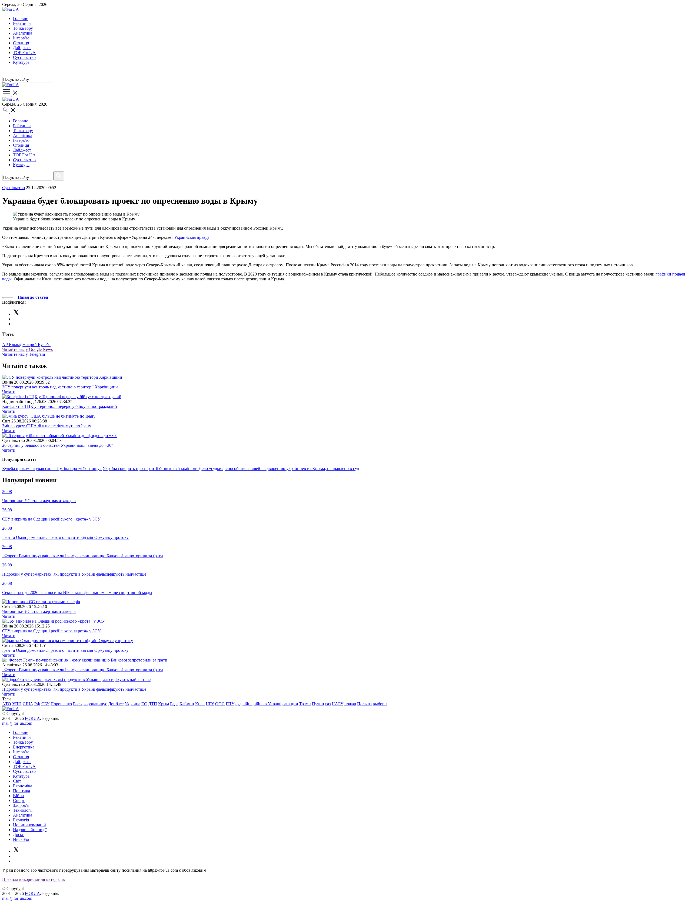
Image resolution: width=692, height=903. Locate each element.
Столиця (21, 43)
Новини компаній (29, 825)
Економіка (22, 786)
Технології (22, 810)
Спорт (19, 800)
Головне (20, 18)
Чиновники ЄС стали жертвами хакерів (39, 611)
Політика (21, 790)
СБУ (45, 703)
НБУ (210, 703)
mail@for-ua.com (17, 723)
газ (328, 703)
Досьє (18, 834)
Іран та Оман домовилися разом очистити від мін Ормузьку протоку (65, 650)
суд (238, 703)
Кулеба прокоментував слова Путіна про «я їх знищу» (52, 468)
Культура (21, 62)
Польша (364, 703)
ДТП (152, 703)
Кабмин (186, 703)
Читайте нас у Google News (27, 349)
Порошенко (61, 703)
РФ (37, 703)
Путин (318, 703)
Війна (18, 795)
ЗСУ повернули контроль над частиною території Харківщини (60, 387)
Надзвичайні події (29, 829)
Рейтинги (22, 23)
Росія (77, 703)
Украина (132, 703)
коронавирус (95, 703)
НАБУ (337, 703)
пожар (350, 703)
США (28, 703)
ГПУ (230, 703)
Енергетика (23, 747)
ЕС (144, 703)
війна (247, 703)
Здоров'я (21, 805)
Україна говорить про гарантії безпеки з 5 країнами (151, 468)
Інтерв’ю (21, 38)
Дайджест (22, 47)
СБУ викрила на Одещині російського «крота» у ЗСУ (51, 631)
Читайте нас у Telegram (23, 354)
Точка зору (23, 28)
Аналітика (22, 33)
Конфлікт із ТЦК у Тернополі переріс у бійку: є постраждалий (59, 406)
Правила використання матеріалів (33, 879)
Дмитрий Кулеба (35, 344)
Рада (174, 703)
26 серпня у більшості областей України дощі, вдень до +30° (57, 445)
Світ (17, 781)
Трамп (305, 703)
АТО (6, 703)
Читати (8, 392)
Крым (163, 703)
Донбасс (116, 703)
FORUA (32, 718)
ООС (220, 703)
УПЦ (17, 703)
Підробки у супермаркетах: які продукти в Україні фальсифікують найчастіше (74, 689)
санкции (290, 703)
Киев (200, 703)
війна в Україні (267, 703)
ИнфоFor (21, 839)
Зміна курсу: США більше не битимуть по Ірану (46, 426)
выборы (380, 703)
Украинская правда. (192, 237)
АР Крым (11, 344)
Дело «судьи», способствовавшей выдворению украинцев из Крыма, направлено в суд (279, 468)
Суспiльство (24, 57)
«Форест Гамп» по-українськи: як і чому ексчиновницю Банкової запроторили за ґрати (82, 669)
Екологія (21, 820)
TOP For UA (24, 52)
